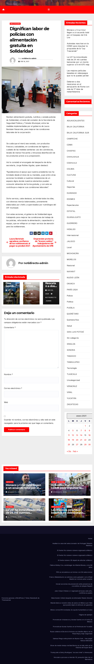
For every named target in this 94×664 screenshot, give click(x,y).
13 (77, 435)
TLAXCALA (72, 374)
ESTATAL (71, 211)
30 (89, 444)
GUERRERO (72, 223)
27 (77, 444)
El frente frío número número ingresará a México (74, 550)
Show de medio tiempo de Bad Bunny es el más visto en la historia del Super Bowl (71, 646)
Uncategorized (73, 380)
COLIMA (70, 169)
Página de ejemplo (85, 615)
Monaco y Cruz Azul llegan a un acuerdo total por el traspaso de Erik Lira (23, 487)
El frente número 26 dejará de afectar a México (75, 560)
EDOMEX (71, 199)
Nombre (8, 374)
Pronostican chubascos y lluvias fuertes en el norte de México (72, 621)
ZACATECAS (72, 404)
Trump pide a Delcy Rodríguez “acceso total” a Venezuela (71, 652)
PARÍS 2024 (72, 289)
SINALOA (71, 344)
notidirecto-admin (29, 58)
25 (69, 444)
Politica (70, 302)
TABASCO (71, 356)
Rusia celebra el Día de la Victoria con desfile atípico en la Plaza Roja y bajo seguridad (71, 633)
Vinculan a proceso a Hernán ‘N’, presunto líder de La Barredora (73, 658)
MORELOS (71, 259)
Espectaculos (73, 205)
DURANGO (72, 193)
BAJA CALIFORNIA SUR (78, 133)
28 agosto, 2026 (14, 492)
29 (85, 444)
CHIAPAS (71, 151)
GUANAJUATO (74, 217)
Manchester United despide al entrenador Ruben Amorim (71, 598)
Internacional (73, 235)
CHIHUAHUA (73, 157)
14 (81, 435)
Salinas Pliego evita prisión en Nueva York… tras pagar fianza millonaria (72, 639)
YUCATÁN (71, 398)
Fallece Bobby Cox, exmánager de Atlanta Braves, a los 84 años (71, 566)
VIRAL (69, 392)
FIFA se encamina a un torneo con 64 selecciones (74, 572)
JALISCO (71, 241)
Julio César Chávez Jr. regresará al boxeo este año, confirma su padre (73, 592)
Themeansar (6, 600)
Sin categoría (15, 23)
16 (89, 435)
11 (69, 435)
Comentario (10, 327)
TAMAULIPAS (73, 362)
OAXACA (71, 283)
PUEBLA (71, 308)
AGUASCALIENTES (75, 120)
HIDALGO (71, 229)
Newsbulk (33, 598)
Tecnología (72, 368)
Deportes (71, 187)
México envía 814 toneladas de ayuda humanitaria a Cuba (71, 610)
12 (73, 435)
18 (69, 440)
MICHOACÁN (73, 253)
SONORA (71, 350)
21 (81, 440)
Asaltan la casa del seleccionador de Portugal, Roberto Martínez (72, 544)
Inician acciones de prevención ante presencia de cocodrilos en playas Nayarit (74, 585)
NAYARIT (71, 271)
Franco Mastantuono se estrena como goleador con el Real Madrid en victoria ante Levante (70, 578)
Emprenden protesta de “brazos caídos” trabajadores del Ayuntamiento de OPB (43, 242)
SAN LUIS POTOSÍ (75, 332)
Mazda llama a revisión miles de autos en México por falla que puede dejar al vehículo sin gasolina (71, 604)
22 (85, 440)
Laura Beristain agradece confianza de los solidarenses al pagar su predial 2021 (19, 242)
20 (77, 440)
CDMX (70, 145)
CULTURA (71, 175)
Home (90, 538)
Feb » (75, 451)
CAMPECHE (72, 139)
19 (73, 440)
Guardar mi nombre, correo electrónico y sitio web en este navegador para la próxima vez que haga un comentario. (29, 421)
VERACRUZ (72, 386)
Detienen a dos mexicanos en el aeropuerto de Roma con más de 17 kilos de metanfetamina (78, 87)
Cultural (70, 181)
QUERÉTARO (73, 314)
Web (6, 402)
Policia (70, 296)
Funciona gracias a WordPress (13, 598)
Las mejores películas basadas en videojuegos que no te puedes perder (78, 73)
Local (69, 247)
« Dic (69, 451)
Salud (69, 326)
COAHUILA (72, 163)
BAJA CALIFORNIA (75, 127)
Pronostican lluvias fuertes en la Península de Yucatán (72, 626)
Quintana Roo (73, 320)
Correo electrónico (13, 388)
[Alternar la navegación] (48, 10)
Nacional (71, 265)
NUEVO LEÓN (73, 277)
